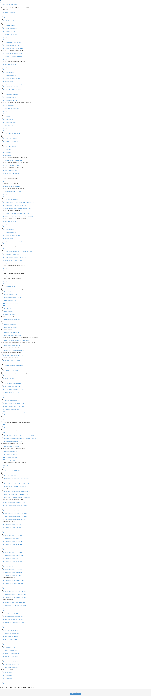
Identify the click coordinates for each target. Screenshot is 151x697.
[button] (0, 1)
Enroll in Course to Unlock (75, 693)
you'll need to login (80, 692)
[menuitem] (0, 2)
